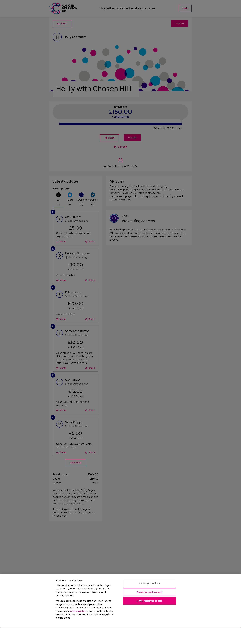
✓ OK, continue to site (149, 600)
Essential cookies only (150, 592)
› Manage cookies (149, 583)
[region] (120, 601)
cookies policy (78, 611)
